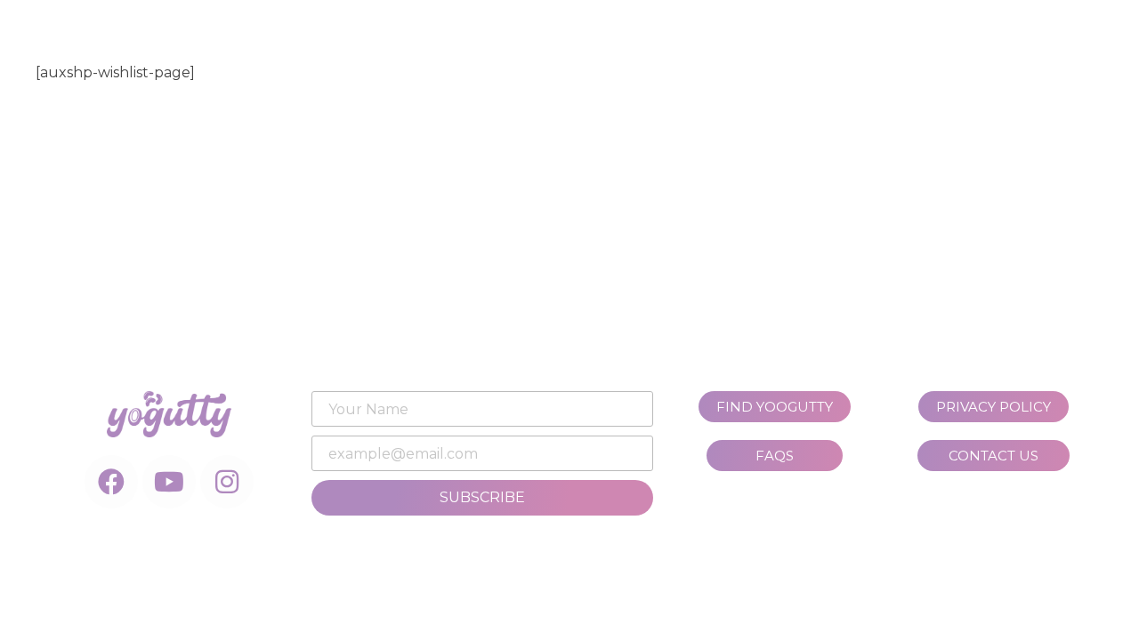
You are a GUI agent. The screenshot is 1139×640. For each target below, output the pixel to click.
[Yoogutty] (560, 57)
